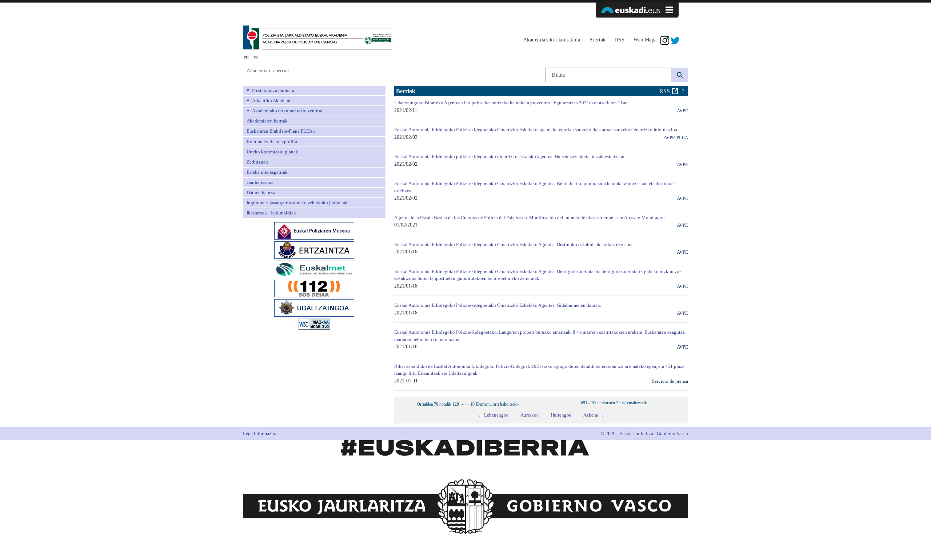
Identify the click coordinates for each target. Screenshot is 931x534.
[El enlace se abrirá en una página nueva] (314, 230)
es (256, 57)
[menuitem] (551, 40)
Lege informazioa (260, 433)
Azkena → (593, 415)
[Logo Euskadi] (637, 9)
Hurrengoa (561, 415)
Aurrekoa (529, 415)
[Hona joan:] (317, 38)
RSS (664, 91)
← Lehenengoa (493, 415)
